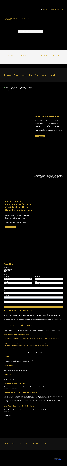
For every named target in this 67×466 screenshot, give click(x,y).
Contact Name (37, 281)
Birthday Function (8, 269)
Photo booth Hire (9, 58)
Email (5, 290)
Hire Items (42, 58)
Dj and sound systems (10, 55)
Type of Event (6, 267)
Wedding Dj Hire (28, 443)
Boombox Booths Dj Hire (9, 443)
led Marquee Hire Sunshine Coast (42, 55)
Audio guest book (56, 55)
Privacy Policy (35, 443)
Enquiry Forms (59, 58)
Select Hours (37, 276)
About (42, 443)
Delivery (5, 300)
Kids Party (7, 271)
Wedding (6, 274)
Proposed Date (7, 276)
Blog (46, 443)
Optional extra (6, 295)
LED (18, 58)
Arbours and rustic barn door (29, 58)
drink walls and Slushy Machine (25, 55)
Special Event (7, 270)
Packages (50, 58)
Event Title (6, 281)
